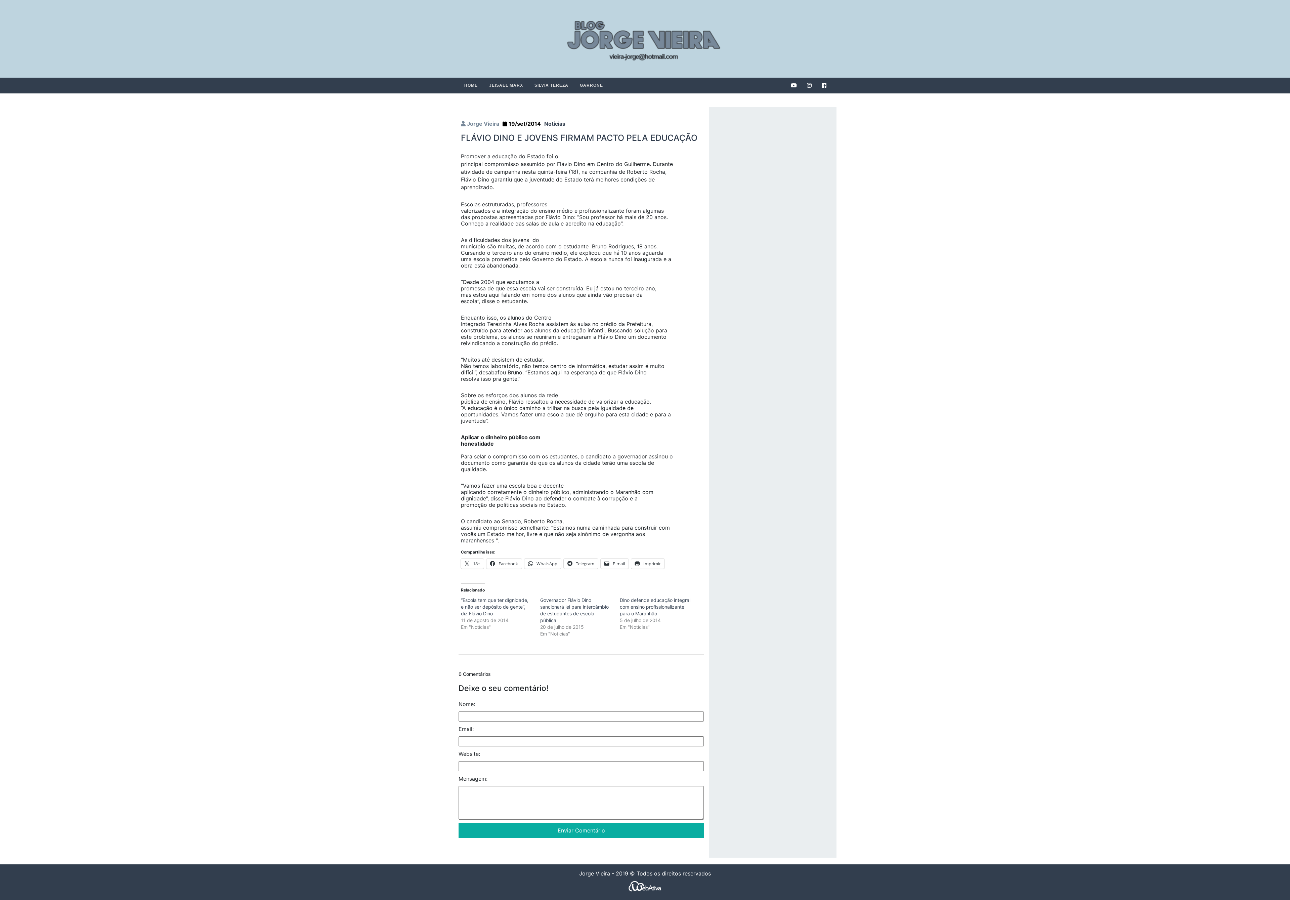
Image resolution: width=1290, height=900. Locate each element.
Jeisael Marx (506, 85)
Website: (469, 753)
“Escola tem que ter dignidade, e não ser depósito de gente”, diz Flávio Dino (494, 606)
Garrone (591, 85)
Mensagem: (473, 778)
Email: (466, 728)
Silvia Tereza (551, 85)
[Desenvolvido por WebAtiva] (645, 885)
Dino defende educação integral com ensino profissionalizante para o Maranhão (655, 606)
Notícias (554, 123)
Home (471, 85)
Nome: (467, 703)
